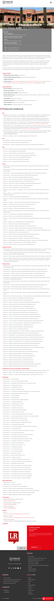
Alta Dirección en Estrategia (33, 563)
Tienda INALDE (31, 590)
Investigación (6, 587)
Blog (29, 583)
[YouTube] (18, 568)
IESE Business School (30, 81)
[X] (11, 568)
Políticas (29, 592)
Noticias (29, 588)
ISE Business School (39, 81)
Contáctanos (30, 593)
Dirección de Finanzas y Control (20, 6)
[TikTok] (20, 568)
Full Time (12, 6)
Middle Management (32, 568)
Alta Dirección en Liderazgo (33, 561)
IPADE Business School (15, 82)
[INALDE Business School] (7, 2)
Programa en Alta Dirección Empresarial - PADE (37, 558)
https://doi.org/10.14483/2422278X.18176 (40, 123)
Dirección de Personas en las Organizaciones (12, 579)
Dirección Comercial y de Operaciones (11, 581)
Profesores (7, 6)
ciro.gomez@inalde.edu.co (13, 47)
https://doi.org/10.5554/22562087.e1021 (31, 128)
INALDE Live (30, 586)
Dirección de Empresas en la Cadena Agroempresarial (38, 565)
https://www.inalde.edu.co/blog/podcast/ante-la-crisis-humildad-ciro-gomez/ (19, 517)
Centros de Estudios (32, 570)
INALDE (29, 577)
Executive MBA (31, 556)
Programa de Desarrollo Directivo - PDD (35, 559)
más (35, 547)
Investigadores (6, 592)
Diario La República (33, 529)
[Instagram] (13, 568)
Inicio (3, 6)
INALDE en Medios (31, 585)
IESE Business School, (8, 34)
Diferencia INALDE (31, 579)
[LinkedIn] (15, 568)
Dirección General (7, 577)
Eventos (29, 581)
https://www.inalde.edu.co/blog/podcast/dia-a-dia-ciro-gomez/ (16, 513)
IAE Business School (16, 81)
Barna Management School (29, 82)
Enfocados (30, 567)
